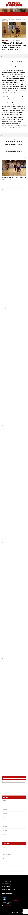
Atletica (5, 858)
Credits (21, 912)
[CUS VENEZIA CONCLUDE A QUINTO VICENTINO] (14, 168)
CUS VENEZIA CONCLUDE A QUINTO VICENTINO (14, 177)
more (26, 56)
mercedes (19, 40)
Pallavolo (6, 865)
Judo (4, 869)
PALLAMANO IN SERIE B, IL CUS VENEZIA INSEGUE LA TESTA (14, 150)
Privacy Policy (15, 912)
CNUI (4, 847)
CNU (4, 850)
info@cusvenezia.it (6, 888)
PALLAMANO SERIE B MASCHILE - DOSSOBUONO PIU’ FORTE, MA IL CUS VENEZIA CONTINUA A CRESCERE (14, 142)
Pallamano (5, 40)
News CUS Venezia (7, 854)
